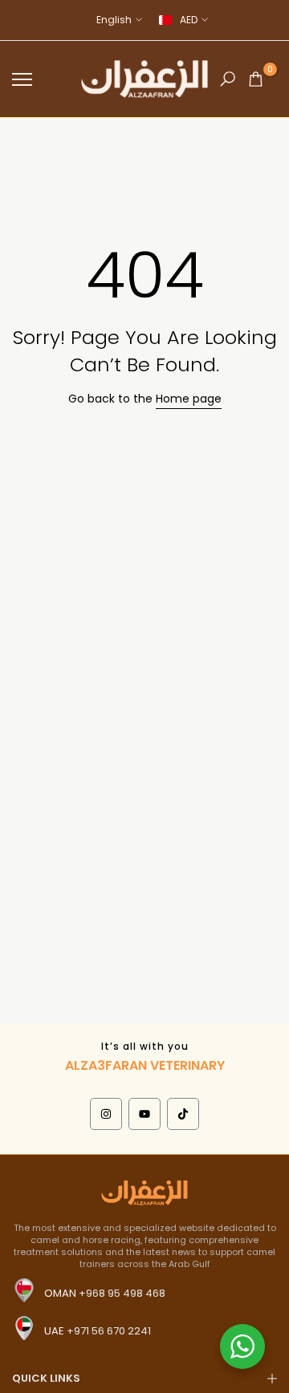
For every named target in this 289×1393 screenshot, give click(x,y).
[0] (255, 79)
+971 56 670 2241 (109, 1330)
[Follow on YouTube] (144, 1114)
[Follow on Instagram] (106, 1114)
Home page (189, 399)
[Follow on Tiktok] (183, 1114)
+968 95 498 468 (122, 1293)
